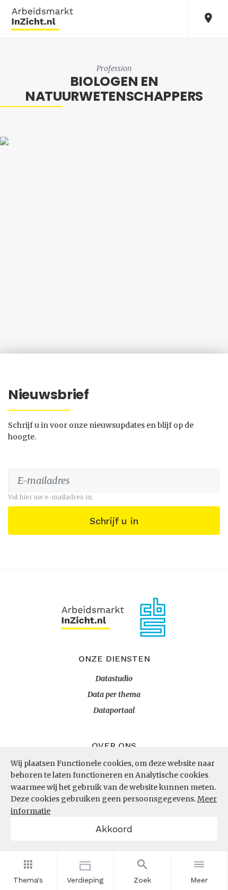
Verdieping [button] (85, 880)
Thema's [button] (28, 880)
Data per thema (114, 694)
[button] (208, 18)
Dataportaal (114, 710)
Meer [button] (199, 880)
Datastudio (114, 678)
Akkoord (114, 828)
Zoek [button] (142, 880)
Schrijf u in (114, 520)
